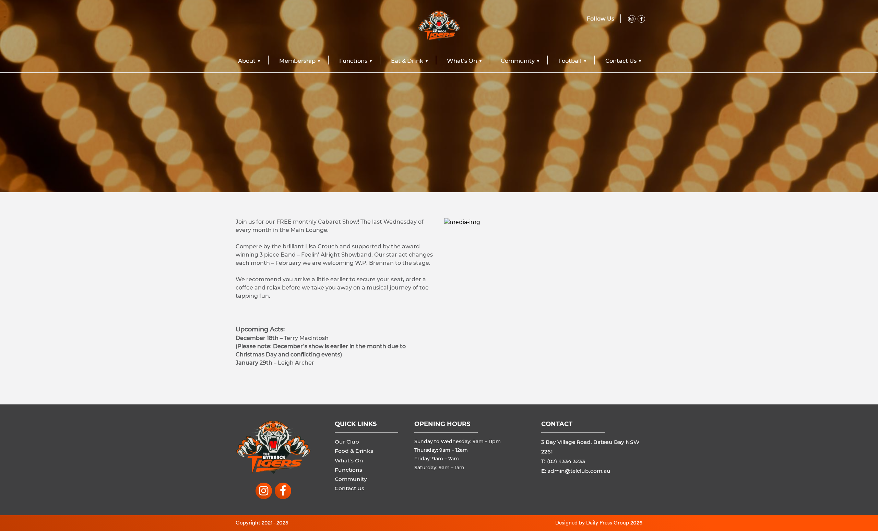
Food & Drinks (354, 451)
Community (518, 60)
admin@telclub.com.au (578, 471)
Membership (297, 60)
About (247, 60)
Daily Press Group (607, 523)
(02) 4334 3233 (566, 461)
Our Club (347, 441)
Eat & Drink (407, 60)
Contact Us (621, 60)
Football (570, 60)
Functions (353, 60)
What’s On (462, 60)
